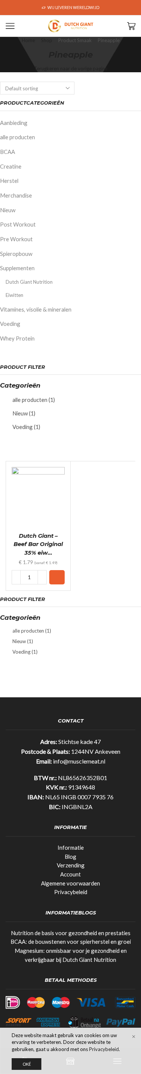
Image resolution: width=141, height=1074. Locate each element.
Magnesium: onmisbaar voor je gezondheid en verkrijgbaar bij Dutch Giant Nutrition (71, 955)
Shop (46, 40)
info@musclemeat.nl (79, 761)
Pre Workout (16, 239)
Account (70, 874)
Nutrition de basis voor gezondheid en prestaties (70, 932)
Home (28, 40)
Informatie (71, 847)
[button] (8, 7)
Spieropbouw (16, 253)
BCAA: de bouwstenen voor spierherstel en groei (71, 941)
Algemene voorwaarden (70, 883)
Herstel (9, 180)
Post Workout (18, 224)
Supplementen (17, 268)
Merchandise (16, 195)
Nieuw (7, 210)
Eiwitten (14, 295)
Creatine (10, 166)
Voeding (10, 323)
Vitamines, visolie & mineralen (35, 309)
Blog (70, 856)
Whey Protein (17, 338)
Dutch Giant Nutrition (29, 282)
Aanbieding (13, 122)
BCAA (7, 151)
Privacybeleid (70, 891)
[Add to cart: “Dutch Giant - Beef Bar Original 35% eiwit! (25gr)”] (57, 577)
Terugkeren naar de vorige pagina (71, 68)
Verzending (71, 865)
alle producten (17, 137)
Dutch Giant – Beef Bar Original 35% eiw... (38, 544)
